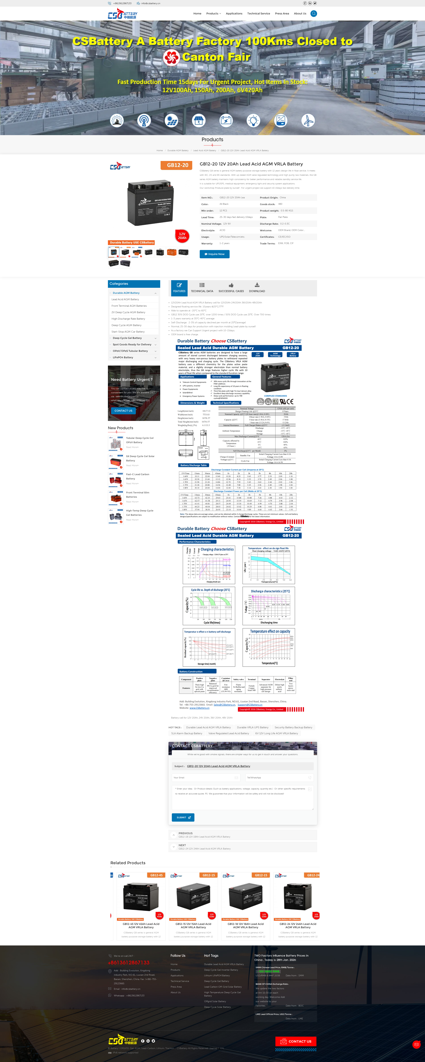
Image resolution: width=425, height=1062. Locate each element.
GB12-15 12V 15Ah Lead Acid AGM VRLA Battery (136, 925)
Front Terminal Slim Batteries (137, 494)
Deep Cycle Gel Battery (127, 338)
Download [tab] (257, 291)
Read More (131, 447)
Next (324, 906)
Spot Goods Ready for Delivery (132, 344)
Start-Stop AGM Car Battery (128, 331)
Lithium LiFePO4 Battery (217, 975)
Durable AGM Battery (178, 150)
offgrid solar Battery (215, 1001)
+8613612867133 (122, 3)
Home (197, 13)
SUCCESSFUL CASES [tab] (231, 291)
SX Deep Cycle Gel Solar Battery (140, 458)
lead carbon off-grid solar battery (223, 986)
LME (300, 1018)
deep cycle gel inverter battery (221, 969)
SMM (301, 975)
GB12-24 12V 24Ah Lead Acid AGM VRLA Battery (241, 925)
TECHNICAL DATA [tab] (202, 291)
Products (212, 13)
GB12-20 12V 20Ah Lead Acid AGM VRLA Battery (218, 766)
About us (300, 13)
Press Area (282, 13)
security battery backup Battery (293, 727)
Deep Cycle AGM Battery (126, 325)
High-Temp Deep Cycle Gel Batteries (139, 512)
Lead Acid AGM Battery (125, 299)
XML (222, 1048)
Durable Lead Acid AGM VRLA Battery (208, 727)
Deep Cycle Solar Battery (217, 1007)
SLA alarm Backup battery (186, 733)
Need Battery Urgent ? (132, 379)
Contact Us (123, 410)
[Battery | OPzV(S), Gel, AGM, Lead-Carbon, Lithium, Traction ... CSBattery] (123, 14)
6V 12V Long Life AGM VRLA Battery (276, 733)
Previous (105, 906)
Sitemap (213, 1048)
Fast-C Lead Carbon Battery (137, 476)
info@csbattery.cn (150, 3)
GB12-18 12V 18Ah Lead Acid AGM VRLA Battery (189, 925)
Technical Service (258, 13)
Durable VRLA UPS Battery (252, 727)
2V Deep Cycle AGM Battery (128, 312)
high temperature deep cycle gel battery (222, 994)
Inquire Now (216, 254)
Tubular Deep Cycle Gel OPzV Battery (140, 440)
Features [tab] (179, 291)
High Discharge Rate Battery (128, 318)
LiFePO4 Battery (123, 357)
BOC (301, 1005)
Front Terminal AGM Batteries (129, 305)
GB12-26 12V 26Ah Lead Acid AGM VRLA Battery (293, 925)
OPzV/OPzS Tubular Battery (130, 350)
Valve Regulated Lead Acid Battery (229, 733)
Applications (234, 13)
